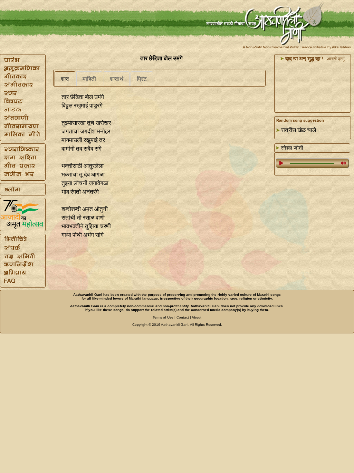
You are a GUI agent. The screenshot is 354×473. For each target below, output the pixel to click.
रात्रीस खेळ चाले (298, 130)
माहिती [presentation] (89, 79)
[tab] (65, 79)
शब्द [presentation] (65, 79)
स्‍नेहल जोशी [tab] (291, 148)
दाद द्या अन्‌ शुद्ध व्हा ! (303, 58)
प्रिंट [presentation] (142, 79)
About (196, 317)
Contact (182, 317)
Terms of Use (163, 317)
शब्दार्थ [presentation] (116, 79)
